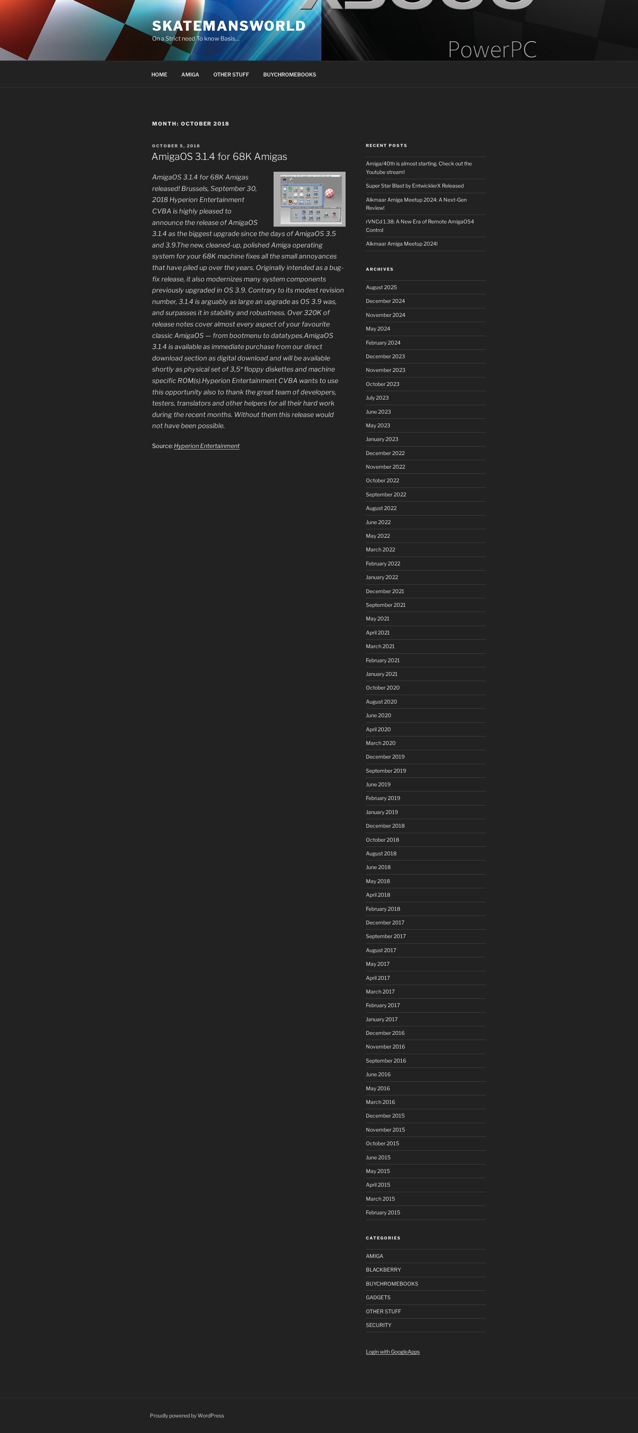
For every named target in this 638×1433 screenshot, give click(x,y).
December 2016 (385, 1033)
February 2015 (383, 1212)
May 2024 (378, 328)
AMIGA (190, 74)
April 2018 (378, 895)
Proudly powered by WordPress (187, 1415)
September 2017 (386, 936)
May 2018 (378, 881)
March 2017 (380, 991)
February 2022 (383, 563)
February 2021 (383, 660)
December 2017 (385, 922)
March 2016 (380, 1102)
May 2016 (378, 1088)
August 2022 (381, 508)
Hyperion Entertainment (207, 445)
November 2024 (385, 315)
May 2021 (378, 618)
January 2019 (382, 812)
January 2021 (382, 674)
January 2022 (382, 577)
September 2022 (386, 494)
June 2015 (378, 1157)
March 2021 (380, 646)
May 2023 (378, 425)
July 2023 (377, 397)
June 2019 (378, 784)
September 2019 (386, 770)
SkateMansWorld (229, 26)
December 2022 (385, 453)
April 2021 (378, 632)
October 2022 (382, 480)
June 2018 (378, 867)
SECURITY (378, 1325)
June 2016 (378, 1074)
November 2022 (385, 467)
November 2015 (385, 1129)
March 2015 (380, 1199)
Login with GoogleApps (393, 1351)
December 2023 (385, 356)
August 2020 (381, 701)
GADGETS (378, 1297)
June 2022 (378, 522)
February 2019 (383, 798)
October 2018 (382, 840)
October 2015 (382, 1143)
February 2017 (383, 1005)
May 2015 (378, 1171)
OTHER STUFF (231, 74)
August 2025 (381, 287)
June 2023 (378, 411)
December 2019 (385, 756)
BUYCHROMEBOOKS (289, 74)
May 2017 (378, 964)
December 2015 (385, 1115)
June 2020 (378, 715)
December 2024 (385, 301)
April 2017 (378, 978)
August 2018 (381, 853)
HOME (159, 74)
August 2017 (381, 950)
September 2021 (386, 605)
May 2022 (378, 536)
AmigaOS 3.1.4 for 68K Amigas (219, 156)
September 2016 (386, 1060)
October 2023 (382, 384)
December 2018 (385, 825)
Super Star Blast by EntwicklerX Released (415, 185)
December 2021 (385, 591)
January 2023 (382, 439)
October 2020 (383, 687)
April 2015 (378, 1184)
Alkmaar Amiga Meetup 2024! (402, 243)
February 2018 (383, 909)
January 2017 (382, 1019)
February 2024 (383, 342)
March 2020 (381, 743)
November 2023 (385, 370)
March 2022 (380, 549)
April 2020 (378, 729)
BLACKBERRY (383, 1269)
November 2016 (385, 1046)
